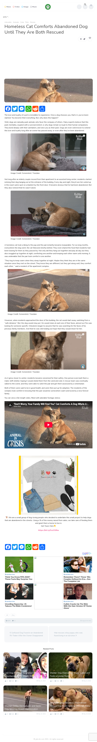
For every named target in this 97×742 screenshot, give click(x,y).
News (9, 7)
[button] (82, 39)
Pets (27, 22)
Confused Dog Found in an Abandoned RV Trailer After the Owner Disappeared (26, 634)
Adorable (7, 22)
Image (26, 7)
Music (34, 7)
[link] (90, 39)
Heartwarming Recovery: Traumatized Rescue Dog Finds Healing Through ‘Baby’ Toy (70, 706)
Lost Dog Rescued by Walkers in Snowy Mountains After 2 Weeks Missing (24, 674)
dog (13, 615)
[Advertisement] (48, 60)
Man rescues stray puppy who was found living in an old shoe (68, 634)
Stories (32, 22)
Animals (16, 22)
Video (17, 7)
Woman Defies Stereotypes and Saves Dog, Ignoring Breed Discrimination (23, 707)
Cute (22, 22)
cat (7, 615)
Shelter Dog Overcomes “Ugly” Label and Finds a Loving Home (70, 674)
